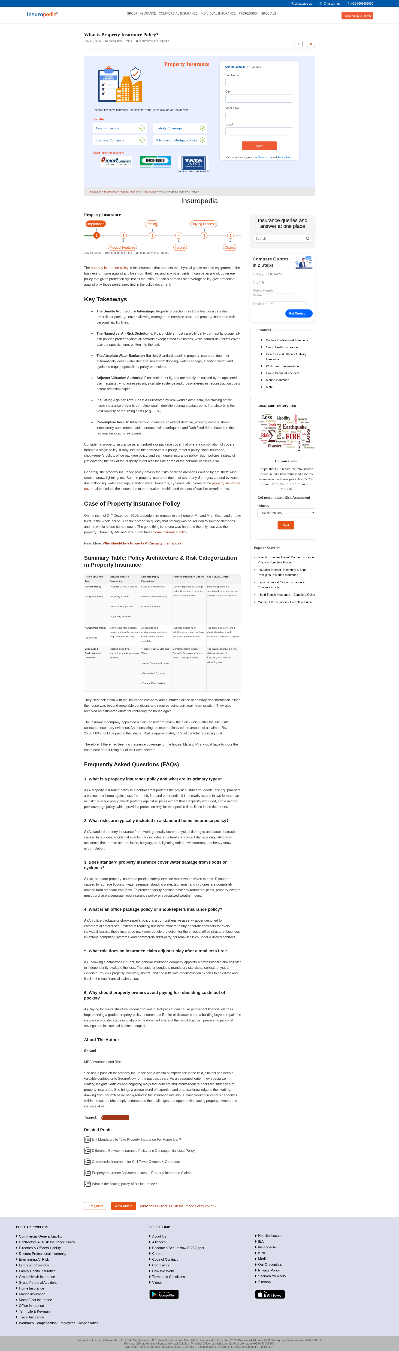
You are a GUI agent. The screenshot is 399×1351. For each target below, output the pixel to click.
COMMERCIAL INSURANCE (178, 13)
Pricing (151, 224)
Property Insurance (116, 1117)
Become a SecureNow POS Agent (178, 1248)
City (228, 91)
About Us (159, 1236)
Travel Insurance (31, 1317)
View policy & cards (357, 16)
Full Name (232, 75)
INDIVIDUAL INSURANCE (218, 13)
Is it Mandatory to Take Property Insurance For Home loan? (136, 1139)
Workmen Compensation (282, 366)
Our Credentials (270, 1264)
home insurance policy (170, 532)
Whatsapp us (303, 3)
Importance (95, 224)
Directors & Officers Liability (40, 1248)
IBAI (261, 1241)
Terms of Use (265, 157)
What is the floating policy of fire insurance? (124, 1184)
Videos (157, 1282)
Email (229, 124)
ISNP (262, 1253)
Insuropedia (267, 1247)
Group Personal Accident (282, 373)
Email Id (259, 304)
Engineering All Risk (34, 1259)
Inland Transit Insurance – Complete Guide (286, 594)
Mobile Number (264, 290)
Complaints (160, 1265)
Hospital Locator (270, 1236)
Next (259, 146)
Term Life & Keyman (34, 1311)
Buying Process (204, 224)
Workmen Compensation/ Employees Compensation (58, 1323)
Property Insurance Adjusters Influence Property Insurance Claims (142, 1173)
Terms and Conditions (168, 1277)
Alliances (159, 1242)
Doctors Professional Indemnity (287, 340)
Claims (229, 247)
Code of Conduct (165, 1259)
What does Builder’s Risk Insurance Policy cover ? (178, 1206)
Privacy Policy (285, 157)
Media (262, 1259)
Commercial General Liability (40, 1236)
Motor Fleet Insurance (35, 1300)
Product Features (122, 247)
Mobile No (232, 108)
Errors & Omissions (34, 1265)
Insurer (180, 247)
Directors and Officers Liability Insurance (286, 356)
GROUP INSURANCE (141, 13)
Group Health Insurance (282, 347)
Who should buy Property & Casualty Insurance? (142, 543)
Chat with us (332, 3)
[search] (308, 238)
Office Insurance (31, 1306)
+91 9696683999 (362, 3)
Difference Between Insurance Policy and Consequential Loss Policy (143, 1150)
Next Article (123, 1206)
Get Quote (95, 1206)
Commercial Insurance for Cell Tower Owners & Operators (136, 1162)
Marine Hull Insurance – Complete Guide (285, 602)
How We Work (163, 1271)
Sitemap (264, 1282)
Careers (158, 1254)
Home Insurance (31, 1288)
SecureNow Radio (272, 1276)
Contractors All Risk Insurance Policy (47, 1242)
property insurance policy (110, 268)
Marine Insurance (277, 380)
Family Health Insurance (37, 1271)
